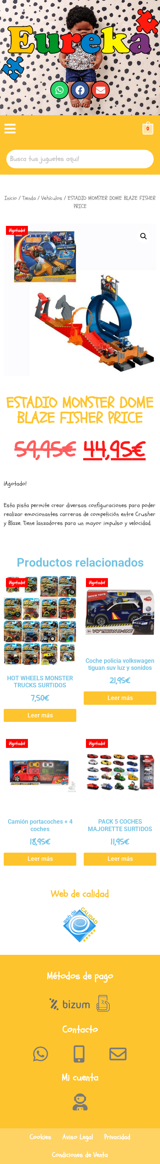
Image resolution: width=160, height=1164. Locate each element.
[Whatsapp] (59, 90)
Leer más (40, 715)
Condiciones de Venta (80, 1155)
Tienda (29, 198)
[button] (10, 129)
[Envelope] (100, 90)
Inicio (10, 198)
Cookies (40, 1137)
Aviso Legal (78, 1137)
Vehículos (51, 198)
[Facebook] (80, 90)
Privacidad (117, 1137)
